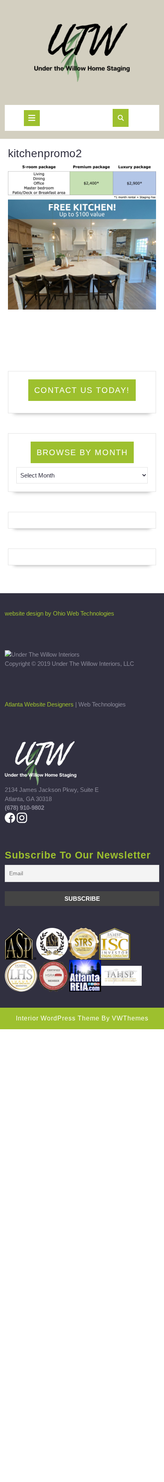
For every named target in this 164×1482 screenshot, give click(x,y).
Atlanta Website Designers (39, 704)
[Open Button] (32, 118)
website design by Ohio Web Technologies (59, 613)
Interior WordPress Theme (58, 1018)
